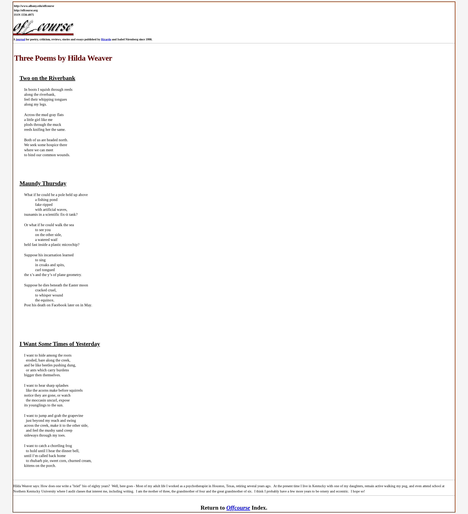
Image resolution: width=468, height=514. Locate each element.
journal (20, 39)
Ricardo (106, 39)
